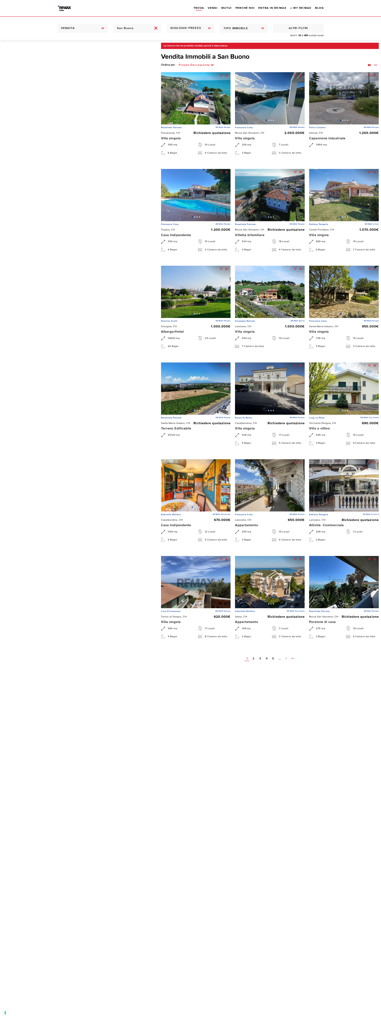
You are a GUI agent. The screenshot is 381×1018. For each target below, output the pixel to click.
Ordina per (168, 64)
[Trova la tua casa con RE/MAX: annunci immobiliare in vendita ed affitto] (67, 8)
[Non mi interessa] (226, 75)
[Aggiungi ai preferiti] (221, 75)
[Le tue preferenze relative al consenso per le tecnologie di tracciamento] (5, 1013)
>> (292, 658)
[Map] (78, 529)
